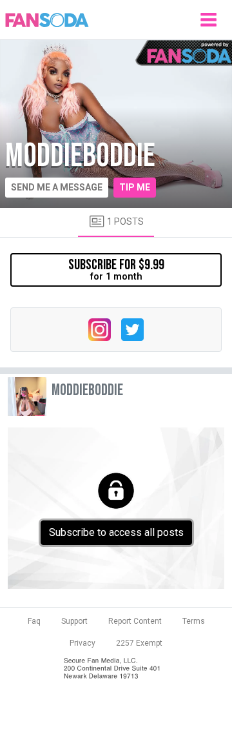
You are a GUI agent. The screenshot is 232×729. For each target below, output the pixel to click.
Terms (193, 621)
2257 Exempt (139, 643)
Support (74, 621)
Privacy (82, 643)
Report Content (135, 621)
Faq (34, 621)
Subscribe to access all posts (116, 532)
